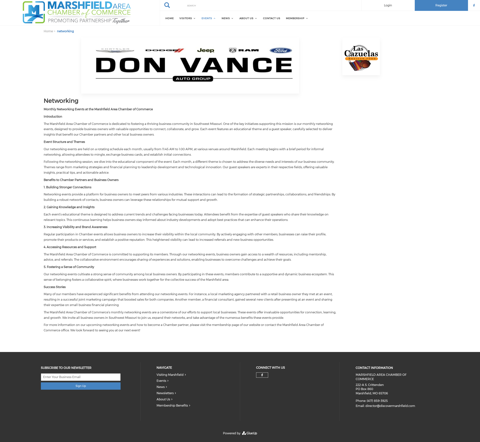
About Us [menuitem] (246, 18)
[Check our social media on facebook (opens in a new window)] (262, 375)
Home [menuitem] (169, 18)
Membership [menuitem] (295, 18)
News (161, 387)
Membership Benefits (172, 405)
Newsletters (165, 393)
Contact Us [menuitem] (271, 18)
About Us (163, 399)
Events (161, 381)
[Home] (80, 13)
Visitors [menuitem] (185, 18)
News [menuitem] (226, 18)
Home (48, 31)
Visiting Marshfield (170, 375)
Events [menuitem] (207, 18)
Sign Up (81, 386)
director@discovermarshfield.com (390, 406)
